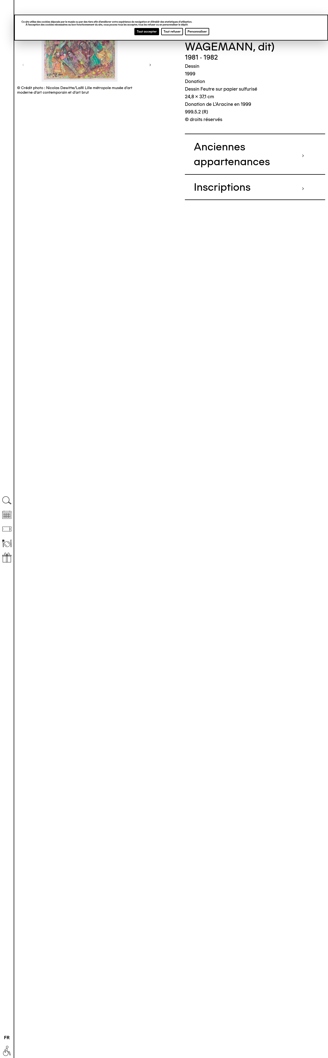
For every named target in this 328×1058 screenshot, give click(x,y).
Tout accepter (147, 31)
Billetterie (7, 529)
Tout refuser (172, 31)
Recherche (7, 500)
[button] (23, 65)
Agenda (7, 515)
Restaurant (7, 543)
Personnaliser (197, 31)
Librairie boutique (7, 557)
